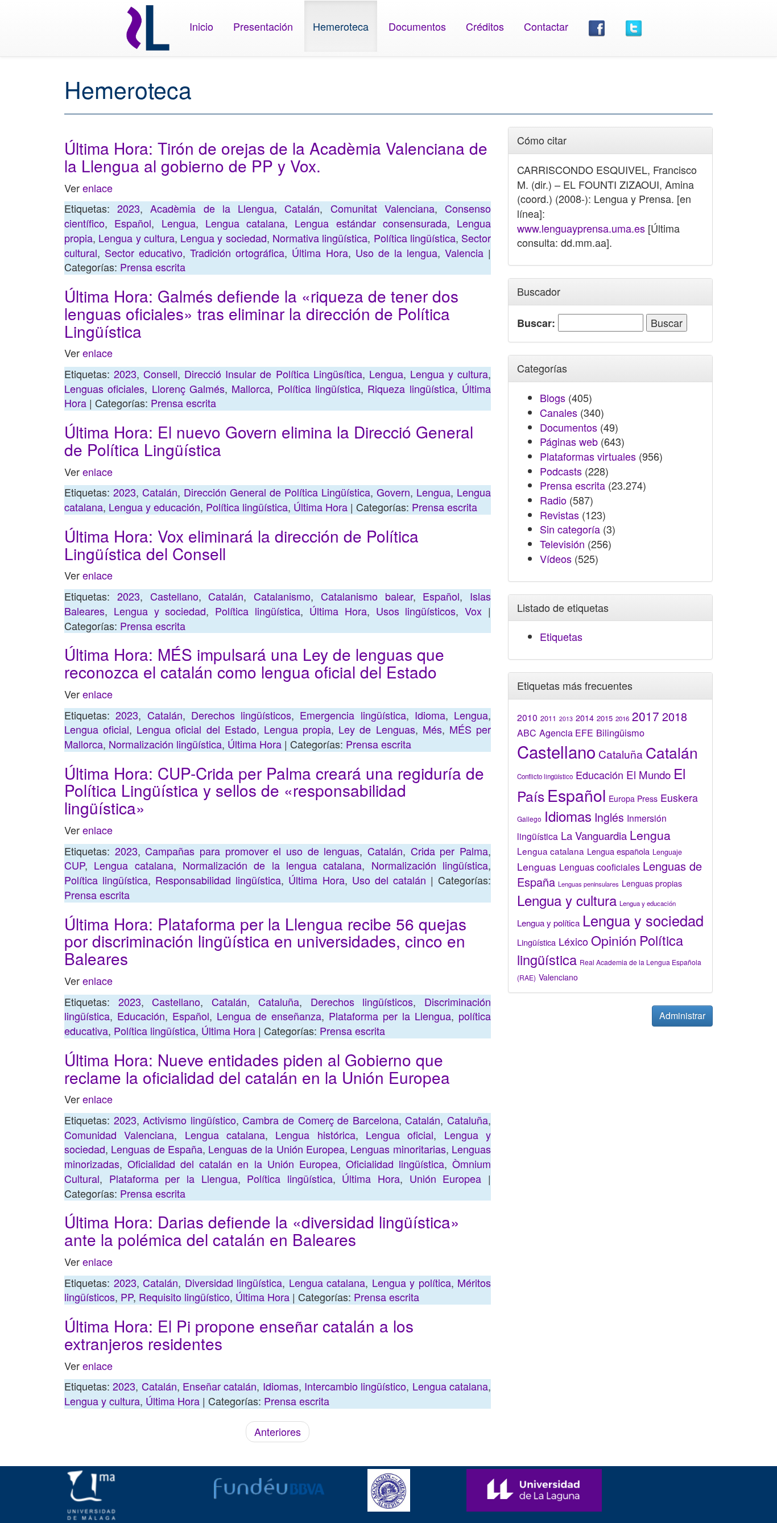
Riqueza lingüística (410, 388)
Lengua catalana (245, 223)
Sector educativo (144, 252)
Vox (473, 610)
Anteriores (277, 1431)
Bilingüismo (620, 732)
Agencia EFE (566, 732)
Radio (553, 500)
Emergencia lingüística (353, 714)
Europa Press (633, 798)
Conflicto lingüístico (545, 776)
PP (127, 1296)
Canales (558, 412)
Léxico (573, 941)
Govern (393, 492)
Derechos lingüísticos (241, 714)
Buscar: (536, 323)
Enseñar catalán (220, 1386)
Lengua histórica (315, 1134)
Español (132, 223)
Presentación (263, 26)
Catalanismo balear (367, 596)
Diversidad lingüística (234, 1282)
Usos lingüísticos (416, 610)
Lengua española (618, 851)
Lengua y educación (154, 506)
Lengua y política (411, 1282)
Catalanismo (282, 596)
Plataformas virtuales (588, 456)
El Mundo (648, 774)
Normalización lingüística (165, 743)
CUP (74, 865)
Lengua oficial (96, 729)
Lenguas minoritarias (397, 1148)
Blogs (552, 397)
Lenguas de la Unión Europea (276, 1148)
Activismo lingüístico (189, 1119)
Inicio (201, 26)
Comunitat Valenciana (382, 208)
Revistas (559, 514)
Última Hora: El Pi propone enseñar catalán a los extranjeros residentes (239, 1334)
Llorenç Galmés (188, 388)
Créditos (485, 26)
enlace (97, 187)
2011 (548, 718)
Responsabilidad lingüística (218, 879)
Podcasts (561, 470)
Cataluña (278, 1001)
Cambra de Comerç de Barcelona (320, 1119)
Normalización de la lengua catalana (272, 865)
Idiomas (281, 1386)
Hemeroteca (341, 26)
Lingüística (536, 942)
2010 (527, 717)
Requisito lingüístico (184, 1296)
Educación (141, 1015)
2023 (128, 208)
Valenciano (558, 977)
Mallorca (251, 388)
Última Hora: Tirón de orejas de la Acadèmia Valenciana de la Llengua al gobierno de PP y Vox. (275, 156)
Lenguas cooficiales (599, 866)
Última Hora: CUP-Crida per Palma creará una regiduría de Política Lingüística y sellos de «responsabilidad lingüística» (274, 791)
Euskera (679, 798)
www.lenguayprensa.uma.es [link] (581, 228)
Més (432, 729)
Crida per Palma (449, 850)
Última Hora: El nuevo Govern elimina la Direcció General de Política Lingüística (268, 440)
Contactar (546, 26)
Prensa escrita (152, 266)
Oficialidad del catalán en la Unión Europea (232, 1163)
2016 (622, 718)
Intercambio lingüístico (355, 1386)
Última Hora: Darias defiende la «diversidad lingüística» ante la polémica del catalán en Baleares (262, 1230)
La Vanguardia (594, 835)
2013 (566, 718)
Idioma (430, 714)
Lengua (179, 223)
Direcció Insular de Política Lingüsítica (273, 373)
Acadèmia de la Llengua (212, 208)
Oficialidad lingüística (395, 1163)
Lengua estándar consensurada (371, 223)
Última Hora (320, 252)
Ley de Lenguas (376, 729)
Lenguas (536, 866)
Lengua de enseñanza (269, 1015)
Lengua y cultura (136, 237)
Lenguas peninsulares (588, 883)
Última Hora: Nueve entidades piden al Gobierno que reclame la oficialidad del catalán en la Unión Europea (257, 1068)
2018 (674, 716)
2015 (605, 718)
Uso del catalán (389, 879)
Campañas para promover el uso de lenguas (252, 850)
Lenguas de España (156, 1148)
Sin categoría (570, 529)
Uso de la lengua (396, 252)
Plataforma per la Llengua (390, 1015)
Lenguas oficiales (104, 388)
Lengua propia (297, 729)
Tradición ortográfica (237, 252)
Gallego (529, 818)
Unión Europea (446, 1178)
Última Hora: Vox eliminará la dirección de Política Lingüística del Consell (241, 544)
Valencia (464, 252)
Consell (160, 373)
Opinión (614, 940)
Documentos (417, 26)
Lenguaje (667, 852)
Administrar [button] (682, 1015)
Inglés (609, 817)
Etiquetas (561, 636)
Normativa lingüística (319, 237)
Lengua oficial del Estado (196, 729)
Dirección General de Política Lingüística (277, 492)
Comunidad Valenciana (119, 1134)
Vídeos (556, 558)
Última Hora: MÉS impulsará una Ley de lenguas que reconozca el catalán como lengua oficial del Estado (254, 663)
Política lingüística (415, 237)
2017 (645, 716)
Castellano (174, 596)
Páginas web (569, 441)
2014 (585, 717)
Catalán (302, 208)
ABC (526, 732)
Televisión (562, 543)
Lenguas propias (652, 883)
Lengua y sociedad (223, 237)
